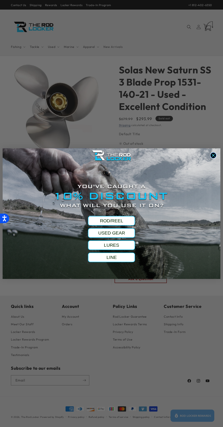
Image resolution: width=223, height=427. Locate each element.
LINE (111, 257)
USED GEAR (111, 232)
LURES (111, 245)
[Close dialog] (213, 155)
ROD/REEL (111, 220)
